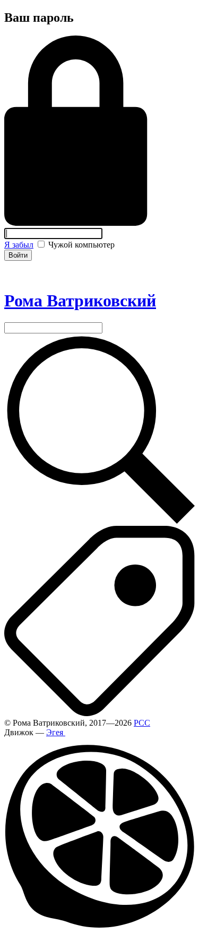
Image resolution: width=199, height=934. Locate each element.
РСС (142, 722)
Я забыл (18, 244)
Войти (18, 255)
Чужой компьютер (80, 244)
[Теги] (99, 713)
